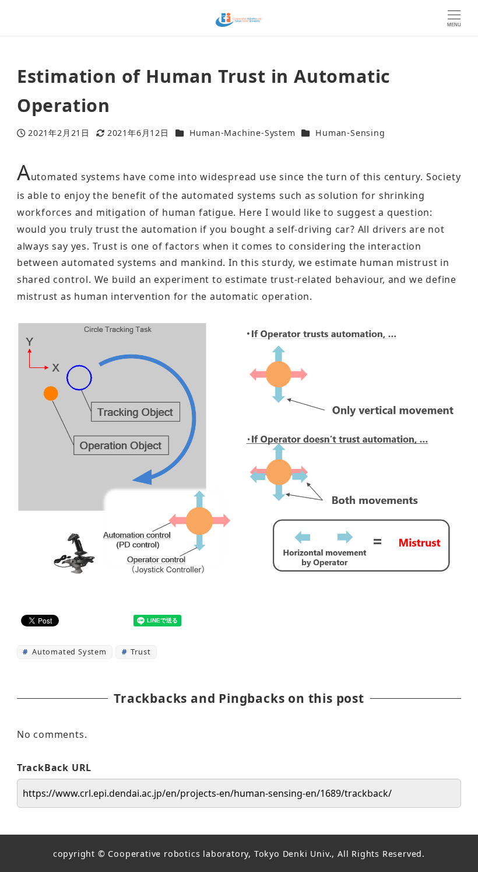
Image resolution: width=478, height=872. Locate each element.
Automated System (68, 651)
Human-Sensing (350, 132)
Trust (140, 651)
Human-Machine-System (242, 132)
